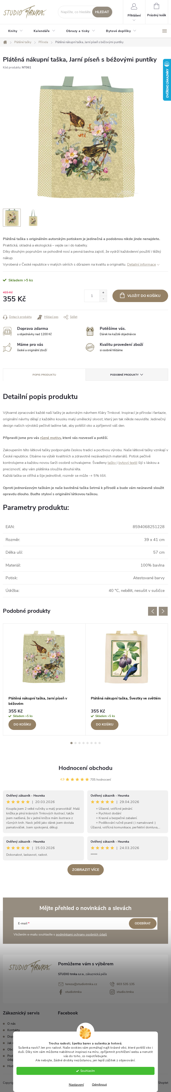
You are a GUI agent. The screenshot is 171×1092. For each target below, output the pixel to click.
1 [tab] (71, 743)
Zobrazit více (85, 869)
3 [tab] (79, 743)
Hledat (102, 12)
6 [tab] (91, 743)
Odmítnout (99, 1084)
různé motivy (50, 437)
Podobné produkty (124, 375)
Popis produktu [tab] (44, 375)
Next (163, 611)
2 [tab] (75, 743)
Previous (152, 611)
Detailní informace (141, 264)
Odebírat (143, 923)
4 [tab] (83, 743)
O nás (11, 1024)
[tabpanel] (44, 679)
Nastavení (76, 1084)
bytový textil (127, 462)
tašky (112, 462)
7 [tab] (95, 743)
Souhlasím (87, 1071)
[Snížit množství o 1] (103, 299)
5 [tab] (87, 743)
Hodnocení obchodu (85, 768)
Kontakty (13, 1030)
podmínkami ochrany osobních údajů (81, 934)
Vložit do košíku (144, 295)
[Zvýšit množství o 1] (103, 293)
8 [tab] (99, 743)
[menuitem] (15, 31)
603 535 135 (125, 984)
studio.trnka (125, 992)
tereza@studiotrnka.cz (81, 984)
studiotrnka (73, 992)
